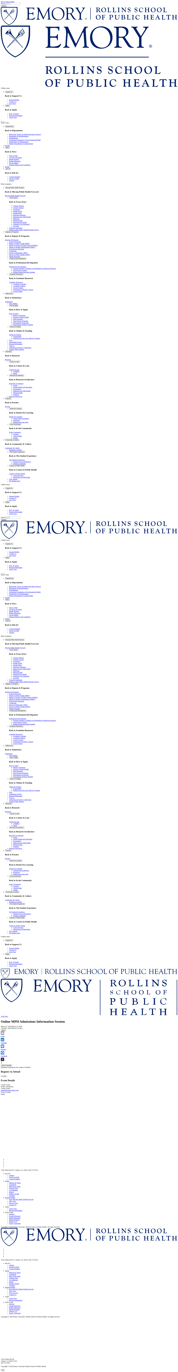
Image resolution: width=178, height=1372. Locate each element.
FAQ (10, 340)
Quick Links (5, 123)
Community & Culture (12, 440)
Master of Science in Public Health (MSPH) (23, 245)
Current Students (14, 177)
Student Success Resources (22, 462)
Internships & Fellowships (21, 477)
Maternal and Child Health (21, 217)
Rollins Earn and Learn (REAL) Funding (26, 338)
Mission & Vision (14, 1183)
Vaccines (16, 226)
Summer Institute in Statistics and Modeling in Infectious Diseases (34, 268)
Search (3, 4)
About (7, 1181)
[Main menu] (4, 121)
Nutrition (16, 395)
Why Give (12, 1201)
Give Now (12, 103)
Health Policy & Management (18, 142)
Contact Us (12, 102)
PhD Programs (18, 319)
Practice (8, 398)
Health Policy (17, 213)
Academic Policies (19, 286)
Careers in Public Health (17, 465)
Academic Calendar (19, 284)
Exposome (16, 209)
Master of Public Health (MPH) (19, 244)
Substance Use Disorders (21, 224)
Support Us (9, 92)
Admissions (9, 293)
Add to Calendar (6, 1065)
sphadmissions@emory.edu (10, 1090)
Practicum (16, 420)
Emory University (15, 1223)
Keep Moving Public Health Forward (21, 1199)
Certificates (12, 251)
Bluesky (3, 1049)
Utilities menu (5, 88)
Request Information (15, 115)
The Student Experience (17, 452)
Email (3, 1036)
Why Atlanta (13, 479)
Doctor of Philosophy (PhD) (18, 253)
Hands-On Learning (15, 408)
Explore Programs (15, 242)
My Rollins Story (14, 481)
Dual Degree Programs (16, 249)
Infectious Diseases (19, 215)
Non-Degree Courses (20, 270)
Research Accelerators (16, 375)
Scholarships (17, 336)
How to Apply (14, 305)
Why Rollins (13, 303)
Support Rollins (14, 100)
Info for (8, 169)
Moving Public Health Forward (15, 187)
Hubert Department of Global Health (21, 144)
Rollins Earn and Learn (20, 422)
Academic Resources (16, 274)
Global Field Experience (21, 418)
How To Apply (14, 114)
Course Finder (17, 291)
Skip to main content (7, 2)
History (11, 1192)
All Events (4, 1016)
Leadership (12, 1185)
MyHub (11, 1214)
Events (7, 167)
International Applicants (21, 323)
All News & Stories (15, 157)
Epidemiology (13, 138)
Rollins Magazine (14, 161)
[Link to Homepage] (89, 47)
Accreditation (13, 1190)
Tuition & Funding (15, 327)
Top (3, 1370)
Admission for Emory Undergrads (20, 348)
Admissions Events (15, 342)
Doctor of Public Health (21, 317)
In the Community (15, 424)
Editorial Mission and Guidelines (19, 165)
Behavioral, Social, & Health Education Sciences (25, 134)
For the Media (13, 163)
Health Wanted (14, 159)
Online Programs (14, 256)
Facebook (4, 1056)
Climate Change (18, 208)
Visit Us (11, 346)
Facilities (12, 1196)
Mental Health (17, 221)
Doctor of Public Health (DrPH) (19, 255)
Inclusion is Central (15, 450)
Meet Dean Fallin (14, 1186)
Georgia (15, 434)
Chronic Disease (18, 206)
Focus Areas (13, 198)
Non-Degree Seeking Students (23, 325)
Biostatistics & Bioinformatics (18, 136)
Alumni (11, 180)
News (7, 147)
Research (8, 351)
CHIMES (16, 371)
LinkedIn (4, 1043)
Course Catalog (18, 288)
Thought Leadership (15, 228)
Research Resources (15, 396)
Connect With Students (16, 349)
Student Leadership (19, 463)
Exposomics (17, 389)
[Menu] (4, 573)
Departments (9, 126)
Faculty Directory (14, 1216)
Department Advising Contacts (23, 290)
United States (17, 436)
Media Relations (14, 1220)
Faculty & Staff (14, 179)
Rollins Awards (14, 1194)
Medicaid (16, 219)
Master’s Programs (19, 315)
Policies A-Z (13, 1222)
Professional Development (18, 258)
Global (15, 438)
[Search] (1, 121)
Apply (7, 105)
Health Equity (17, 211)
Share (3, 1030)
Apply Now (13, 117)
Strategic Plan (13, 1188)
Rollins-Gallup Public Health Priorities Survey (24, 230)
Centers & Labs (14, 361)
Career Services (18, 475)
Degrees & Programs (12, 232)
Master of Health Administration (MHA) (22, 247)
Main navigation (6, 184)
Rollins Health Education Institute (24, 272)
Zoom (3, 1094)
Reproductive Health (20, 222)
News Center (13, 156)
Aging (15, 385)
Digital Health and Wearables (22, 387)
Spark (15, 373)
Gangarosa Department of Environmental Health (25, 140)
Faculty (7, 145)
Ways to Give (13, 1203)
